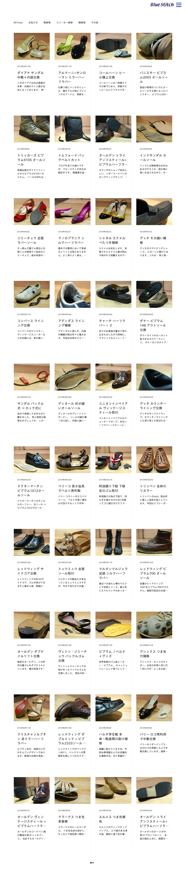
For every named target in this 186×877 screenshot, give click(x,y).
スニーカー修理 (64, 22)
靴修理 (47, 22)
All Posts (18, 22)
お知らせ (33, 22)
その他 (94, 22)
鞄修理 (81, 22)
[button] (178, 5)
